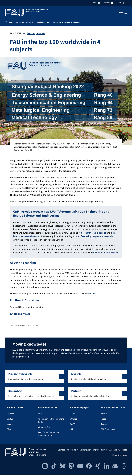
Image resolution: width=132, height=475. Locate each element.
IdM (71, 429)
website (91, 293)
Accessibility (114, 449)
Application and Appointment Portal (51, 420)
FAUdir (72, 413)
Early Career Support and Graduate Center (49, 434)
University (40, 33)
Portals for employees (79, 407)
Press (103, 418)
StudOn (10, 418)
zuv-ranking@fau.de (20, 313)
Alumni (104, 413)
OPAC (9, 429)
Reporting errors (119, 455)
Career (104, 424)
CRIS (40, 413)
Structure (106, 3)
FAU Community (108, 429)
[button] (34, 376)
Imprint (96, 449)
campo (10, 424)
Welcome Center (45, 427)
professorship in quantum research (95, 236)
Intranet (73, 418)
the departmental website (105, 252)
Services (94, 3)
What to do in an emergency (79, 449)
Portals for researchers (48, 407)
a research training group (93, 232)
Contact (61, 449)
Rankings (31, 33)
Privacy (104, 449)
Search (118, 3)
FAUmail (10, 413)
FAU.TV (72, 424)
